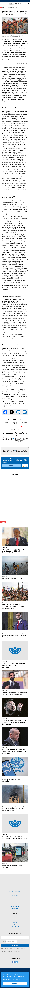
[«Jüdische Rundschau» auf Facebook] (13, 962)
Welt (3, 7)
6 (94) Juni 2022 (11, 7)
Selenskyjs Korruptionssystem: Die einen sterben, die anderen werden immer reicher (14, 722)
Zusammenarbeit (15, 920)
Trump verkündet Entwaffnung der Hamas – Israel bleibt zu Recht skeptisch (14, 665)
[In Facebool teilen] (5, 412)
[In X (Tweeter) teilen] (12, 412)
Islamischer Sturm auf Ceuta (12, 579)
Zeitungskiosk (15, 1)
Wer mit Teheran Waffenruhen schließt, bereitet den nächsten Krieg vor (15, 838)
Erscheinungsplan (15, 926)
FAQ (15, 924)
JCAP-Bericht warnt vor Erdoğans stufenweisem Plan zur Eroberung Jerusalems (14, 751)
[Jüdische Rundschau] (15, 4)
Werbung (15, 922)
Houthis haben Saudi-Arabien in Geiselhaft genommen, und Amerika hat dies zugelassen (14, 606)
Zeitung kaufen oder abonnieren (15, 918)
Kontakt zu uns (15, 928)
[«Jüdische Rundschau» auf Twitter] (16, 962)
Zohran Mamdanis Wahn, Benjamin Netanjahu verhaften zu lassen (14, 694)
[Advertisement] (15, 486)
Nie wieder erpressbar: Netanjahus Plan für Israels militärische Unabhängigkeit (14, 551)
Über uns (15, 915)
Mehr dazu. (18, 979)
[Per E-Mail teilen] (25, 412)
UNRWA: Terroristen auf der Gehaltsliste (12, 780)
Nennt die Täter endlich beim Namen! (12, 867)
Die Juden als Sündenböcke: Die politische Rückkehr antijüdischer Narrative (14, 636)
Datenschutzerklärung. (5, 952)
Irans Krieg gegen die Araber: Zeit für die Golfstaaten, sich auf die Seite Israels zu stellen (14, 808)
